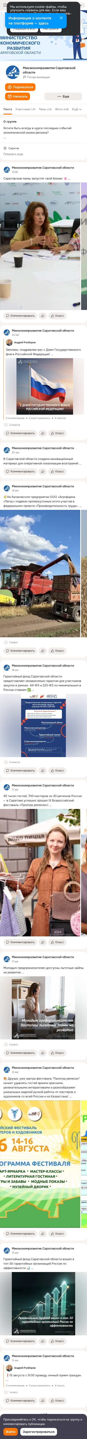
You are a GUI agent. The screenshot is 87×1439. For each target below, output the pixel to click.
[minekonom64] (6, 169)
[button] (20, 87)
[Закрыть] (61, 18)
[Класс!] (5, 424)
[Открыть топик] (43, 178)
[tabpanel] (43, 785)
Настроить (50, 28)
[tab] (7, 109)
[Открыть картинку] (40, 246)
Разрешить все (24, 28)
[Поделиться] (42, 315)
